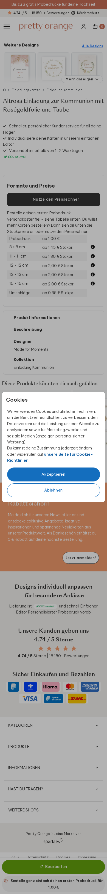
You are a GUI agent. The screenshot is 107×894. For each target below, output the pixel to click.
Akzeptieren (53, 474)
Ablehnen (53, 490)
